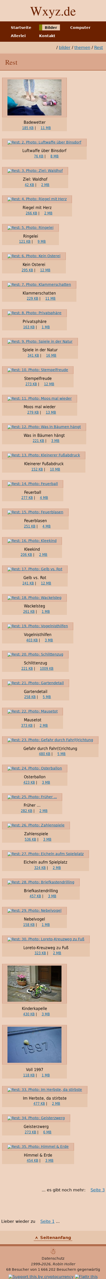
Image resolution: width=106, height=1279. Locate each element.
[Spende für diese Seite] (41, 1276)
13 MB (51, 412)
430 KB (29, 1014)
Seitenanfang (55, 1237)
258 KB (30, 697)
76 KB (38, 156)
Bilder (51, 27)
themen (82, 47)
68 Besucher (17, 1269)
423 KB (29, 782)
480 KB (44, 754)
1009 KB (47, 668)
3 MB (55, 441)
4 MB (44, 498)
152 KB (37, 469)
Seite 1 (47, 1221)
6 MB (47, 1132)
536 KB (30, 839)
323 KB (40, 953)
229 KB (32, 298)
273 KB (31, 384)
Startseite (21, 27)
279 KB (33, 412)
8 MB (54, 156)
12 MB (45, 270)
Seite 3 (98, 1190)
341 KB (33, 355)
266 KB (31, 213)
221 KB (38, 441)
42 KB (29, 185)
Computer (80, 27)
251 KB (30, 526)
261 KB (29, 611)
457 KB (35, 896)
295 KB (27, 270)
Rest (98, 47)
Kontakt (47, 36)
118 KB (29, 1075)
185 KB (28, 128)
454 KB (32, 1160)
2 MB (45, 185)
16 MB (51, 355)
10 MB (55, 469)
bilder (64, 47)
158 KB (29, 925)
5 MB (47, 697)
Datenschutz (53, 1258)
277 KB (27, 498)
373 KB (27, 725)
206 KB (26, 555)
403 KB (32, 640)
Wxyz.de (53, 10)
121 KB (25, 241)
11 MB (46, 128)
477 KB (39, 1103)
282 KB (26, 811)
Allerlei (18, 36)
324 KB (40, 868)
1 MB (46, 327)
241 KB (28, 583)
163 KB (29, 327)
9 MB (42, 241)
